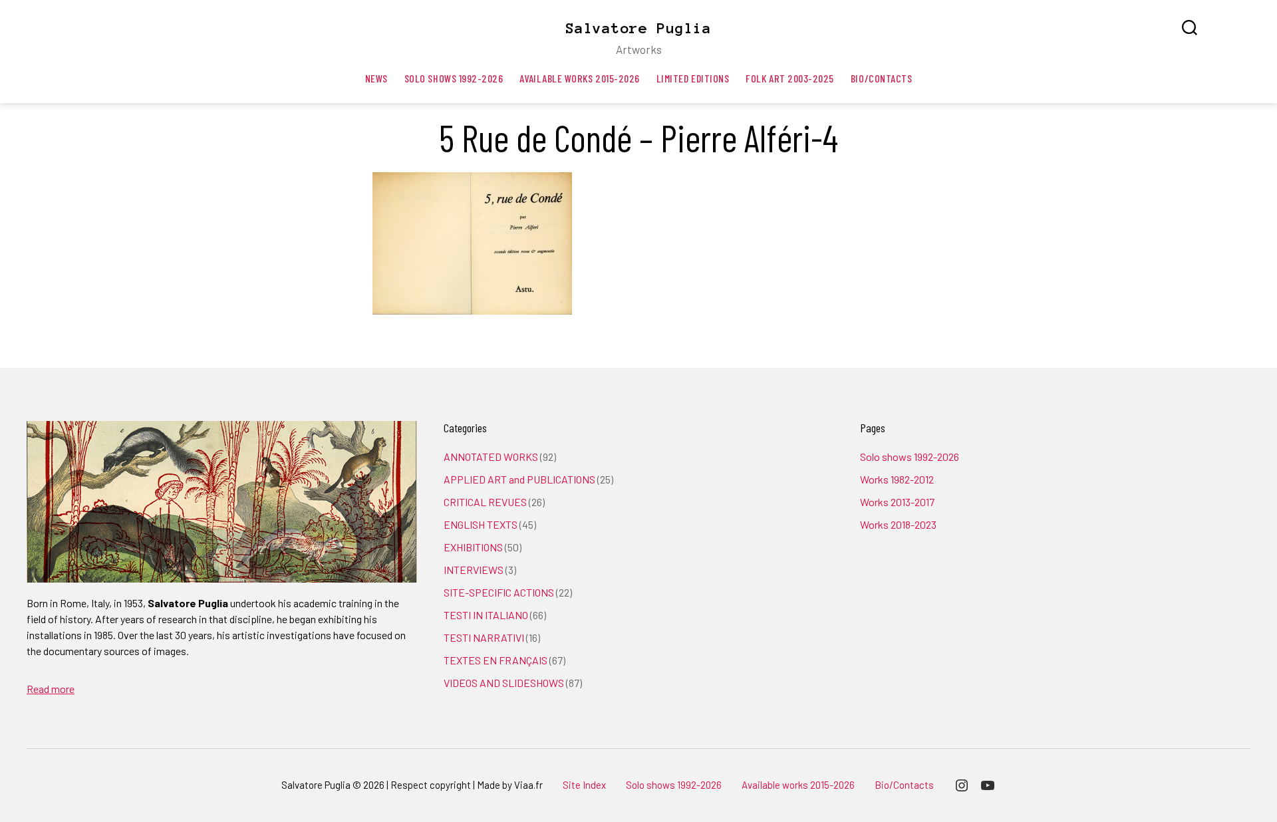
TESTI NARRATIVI (484, 637)
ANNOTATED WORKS (491, 456)
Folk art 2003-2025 (790, 78)
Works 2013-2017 (897, 501)
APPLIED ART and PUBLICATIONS (519, 479)
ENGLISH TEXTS (480, 524)
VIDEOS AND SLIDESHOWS (504, 682)
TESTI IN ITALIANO (486, 615)
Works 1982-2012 (897, 479)
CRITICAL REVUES (485, 501)
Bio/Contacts (881, 78)
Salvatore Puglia (638, 28)
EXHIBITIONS (473, 547)
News (376, 78)
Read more (50, 688)
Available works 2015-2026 (579, 78)
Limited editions (693, 78)
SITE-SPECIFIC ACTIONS (499, 592)
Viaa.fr (528, 785)
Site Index (584, 785)
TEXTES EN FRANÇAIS (495, 660)
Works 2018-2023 (898, 524)
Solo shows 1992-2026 (453, 78)
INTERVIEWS (473, 569)
